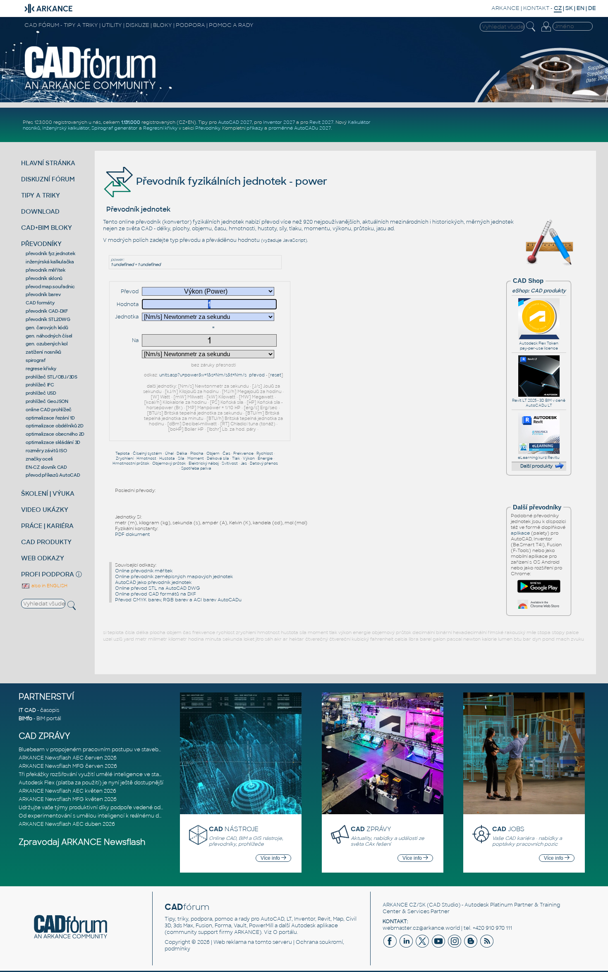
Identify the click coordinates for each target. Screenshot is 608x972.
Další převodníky (537, 507)
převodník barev (43, 294)
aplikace (520, 533)
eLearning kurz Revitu (539, 457)
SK (569, 8)
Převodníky (207, 128)
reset (275, 375)
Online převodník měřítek (143, 571)
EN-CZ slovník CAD (46, 467)
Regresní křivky (160, 128)
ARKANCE (505, 8)
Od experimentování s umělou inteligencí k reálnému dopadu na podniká (111, 816)
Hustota (167, 458)
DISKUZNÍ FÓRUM (48, 179)
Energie (265, 458)
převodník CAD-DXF (47, 311)
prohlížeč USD (41, 393)
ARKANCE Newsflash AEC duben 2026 (67, 824)
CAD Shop (528, 280)
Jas (244, 463)
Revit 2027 (321, 122)
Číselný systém (147, 453)
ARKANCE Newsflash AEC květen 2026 (67, 791)
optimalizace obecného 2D (55, 434)
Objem (213, 453)
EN (580, 8)
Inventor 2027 (279, 122)
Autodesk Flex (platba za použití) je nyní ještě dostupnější (91, 782)
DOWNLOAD (40, 211)
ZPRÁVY (371, 829)
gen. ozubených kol (47, 344)
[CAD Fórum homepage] (90, 89)
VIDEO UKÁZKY (44, 510)
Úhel (169, 453)
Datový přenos (264, 463)
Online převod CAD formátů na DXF (155, 594)
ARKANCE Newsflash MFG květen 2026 (68, 799)
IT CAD (27, 710)
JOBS (508, 829)
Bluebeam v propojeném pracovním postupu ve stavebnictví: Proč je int (109, 749)
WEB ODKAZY (42, 558)
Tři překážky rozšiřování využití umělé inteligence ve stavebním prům (106, 774)
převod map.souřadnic (50, 286)
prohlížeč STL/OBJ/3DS (51, 377)
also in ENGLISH (48, 586)
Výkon (249, 458)
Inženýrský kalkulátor (65, 128)
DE (592, 8)
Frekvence (243, 453)
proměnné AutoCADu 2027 (299, 128)
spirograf (35, 360)
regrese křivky (41, 368)
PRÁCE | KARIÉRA (47, 526)
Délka (182, 453)
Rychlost (264, 453)
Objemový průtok (169, 463)
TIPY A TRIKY (40, 195)
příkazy (255, 128)
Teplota (122, 453)
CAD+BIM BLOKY (46, 228)
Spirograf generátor (114, 128)
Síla (181, 458)
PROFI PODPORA (47, 574)
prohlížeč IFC (40, 385)
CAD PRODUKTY (46, 542)
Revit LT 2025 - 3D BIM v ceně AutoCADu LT (538, 403)
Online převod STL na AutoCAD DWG (157, 588)
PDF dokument (132, 534)
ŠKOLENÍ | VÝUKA (47, 493)
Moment (195, 458)
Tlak (236, 458)
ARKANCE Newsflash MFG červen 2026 (68, 766)
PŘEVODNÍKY (41, 244)
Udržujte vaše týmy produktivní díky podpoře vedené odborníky (99, 807)
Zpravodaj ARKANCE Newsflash (82, 842)
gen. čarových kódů (47, 327)
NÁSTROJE (234, 829)
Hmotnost (146, 458)
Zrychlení (125, 458)
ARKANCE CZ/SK (404, 905)
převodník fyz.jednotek (50, 253)
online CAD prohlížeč (49, 409)
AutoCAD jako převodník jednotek (153, 582)
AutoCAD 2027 (235, 122)
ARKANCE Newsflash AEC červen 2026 (68, 758)
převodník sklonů (44, 278)
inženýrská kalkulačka (50, 262)
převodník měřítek (45, 270)
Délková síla (218, 458)
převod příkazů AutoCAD (53, 475)
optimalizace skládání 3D (53, 442)
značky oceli (39, 459)
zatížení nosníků (43, 352)
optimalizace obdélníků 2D (55, 426)
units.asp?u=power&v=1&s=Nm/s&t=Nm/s (203, 375)
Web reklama (230, 942)
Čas (226, 453)
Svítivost (230, 463)
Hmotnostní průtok (131, 463)
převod (257, 375)
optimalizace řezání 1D (50, 418)
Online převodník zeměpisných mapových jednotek (174, 576)
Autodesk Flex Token (538, 343)
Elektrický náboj (204, 463)
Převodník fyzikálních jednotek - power (230, 181)
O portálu (285, 932)
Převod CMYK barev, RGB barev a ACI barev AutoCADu (178, 600)
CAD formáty (40, 303)
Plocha (196, 453)
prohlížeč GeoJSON (47, 401)
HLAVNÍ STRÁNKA (48, 163)
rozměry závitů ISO (46, 450)
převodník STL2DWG (48, 319)
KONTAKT (536, 8)
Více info (271, 858)
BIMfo (25, 718)
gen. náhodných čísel (49, 336)
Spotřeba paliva (196, 468)
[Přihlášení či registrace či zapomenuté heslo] (546, 31)
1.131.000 (130, 122)
